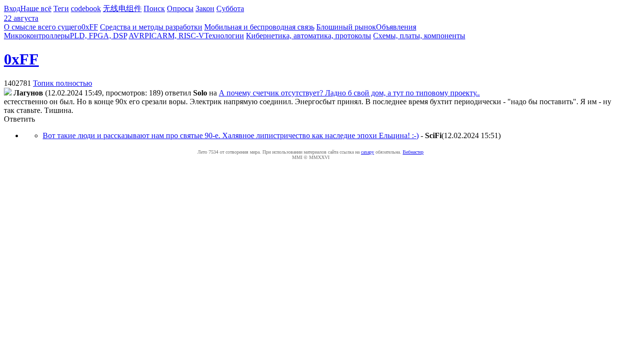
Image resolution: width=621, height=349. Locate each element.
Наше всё (35, 8)
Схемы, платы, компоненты (419, 36)
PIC (151, 36)
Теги (61, 8)
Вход (12, 8)
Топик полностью (62, 83)
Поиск (154, 8)
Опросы (180, 8)
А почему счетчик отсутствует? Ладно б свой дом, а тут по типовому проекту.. (349, 93)
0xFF (90, 27)
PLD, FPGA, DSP (98, 36)
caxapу (367, 152)
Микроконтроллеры (37, 36)
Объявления (396, 27)
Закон (205, 8)
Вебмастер (413, 152)
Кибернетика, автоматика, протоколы (308, 36)
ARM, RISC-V (180, 36)
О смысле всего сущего (43, 27)
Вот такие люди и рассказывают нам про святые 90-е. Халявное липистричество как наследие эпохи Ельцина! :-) (231, 135)
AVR (137, 36)
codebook (86, 8)
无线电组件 (122, 8)
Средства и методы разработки (151, 27)
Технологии (224, 36)
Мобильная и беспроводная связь (259, 27)
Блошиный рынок (346, 27)
